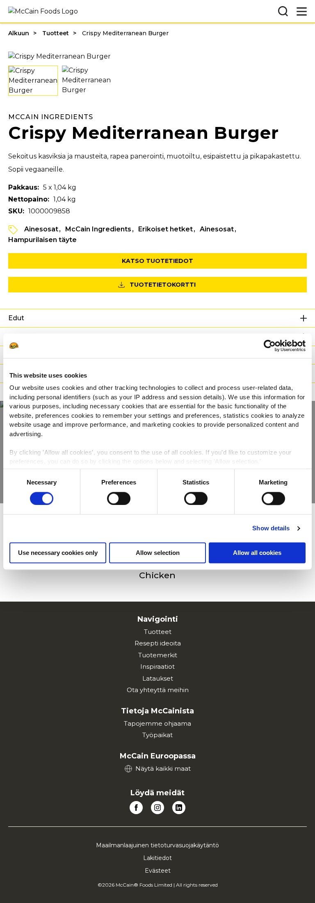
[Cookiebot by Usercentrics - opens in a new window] (270, 345)
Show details (271, 528)
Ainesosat (41, 229)
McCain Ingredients (98, 229)
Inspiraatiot (157, 666)
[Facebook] (136, 807)
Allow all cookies (257, 552)
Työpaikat (157, 735)
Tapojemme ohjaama (157, 723)
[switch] (118, 498)
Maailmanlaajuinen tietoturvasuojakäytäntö (157, 845)
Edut (16, 318)
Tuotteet (55, 33)
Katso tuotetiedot (157, 261)
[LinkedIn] (178, 807)
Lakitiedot (157, 858)
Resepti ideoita (158, 643)
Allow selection (158, 552)
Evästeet (158, 870)
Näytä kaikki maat (163, 768)
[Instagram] (157, 807)
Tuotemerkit (157, 655)
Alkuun (18, 33)
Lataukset (157, 678)
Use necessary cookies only (58, 552)
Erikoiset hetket (165, 229)
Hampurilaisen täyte (42, 240)
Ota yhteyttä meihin (158, 690)
